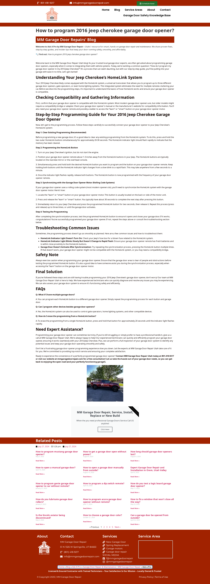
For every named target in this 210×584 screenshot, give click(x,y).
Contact (165, 10)
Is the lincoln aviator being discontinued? (50, 516)
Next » (117, 527)
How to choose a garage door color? (102, 515)
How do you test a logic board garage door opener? (151, 485)
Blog (117, 10)
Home (105, 10)
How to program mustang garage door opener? (57, 453)
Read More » (40, 461)
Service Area (149, 536)
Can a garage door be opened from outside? (149, 516)
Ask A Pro (76, 567)
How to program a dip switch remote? (103, 483)
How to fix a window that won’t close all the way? (152, 500)
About (151, 10)
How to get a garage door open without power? (104, 453)
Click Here (105, 429)
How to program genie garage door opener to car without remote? (55, 485)
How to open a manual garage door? (55, 467)
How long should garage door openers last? (151, 453)
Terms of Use (161, 577)
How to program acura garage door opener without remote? (102, 500)
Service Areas (133, 10)
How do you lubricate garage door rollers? (54, 500)
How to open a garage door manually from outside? (103, 469)
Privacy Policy (146, 577)
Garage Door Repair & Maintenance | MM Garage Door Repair (111, 567)
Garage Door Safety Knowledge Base (147, 15)
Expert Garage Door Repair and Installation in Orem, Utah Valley (148, 469)
